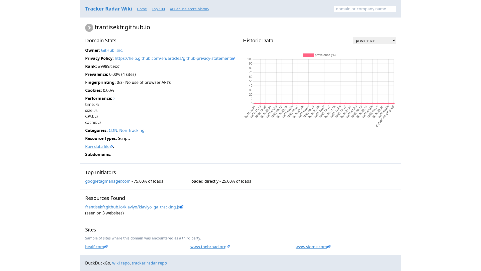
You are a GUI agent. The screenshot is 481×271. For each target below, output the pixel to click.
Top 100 (158, 9)
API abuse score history (189, 9)
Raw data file (97, 146)
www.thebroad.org (208, 246)
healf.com (94, 246)
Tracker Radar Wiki (108, 8)
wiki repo (121, 263)
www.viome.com (311, 246)
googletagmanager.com (108, 181)
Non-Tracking (132, 130)
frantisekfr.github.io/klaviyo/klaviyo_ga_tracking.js (132, 207)
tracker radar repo (149, 263)
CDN (113, 130)
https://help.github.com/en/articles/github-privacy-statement (173, 58)
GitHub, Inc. (112, 50)
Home (142, 9)
